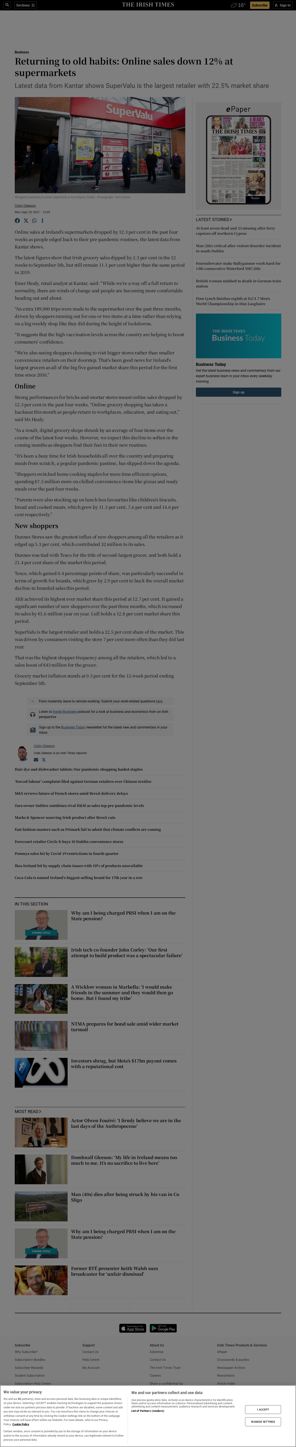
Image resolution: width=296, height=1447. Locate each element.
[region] (148, 1416)
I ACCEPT (263, 1409)
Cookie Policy (20, 1424)
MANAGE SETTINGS (263, 1421)
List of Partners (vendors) (147, 1410)
